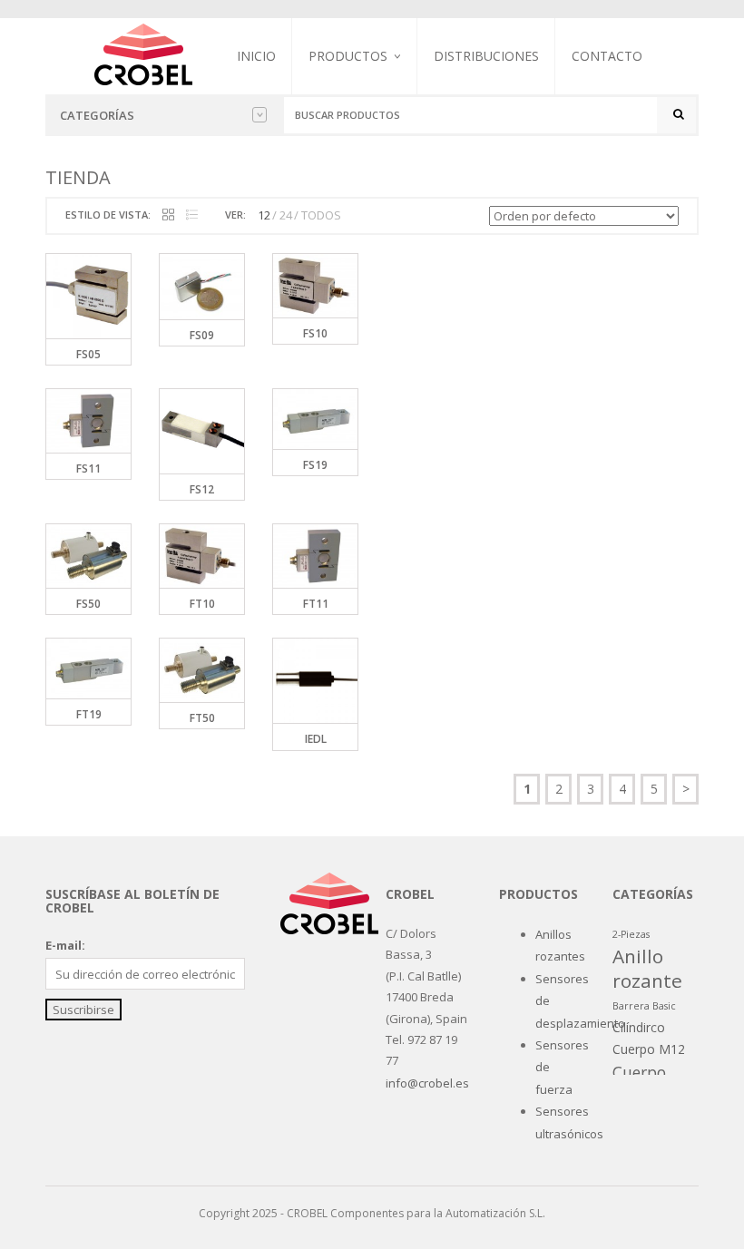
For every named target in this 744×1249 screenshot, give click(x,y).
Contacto (607, 55)
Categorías (97, 115)
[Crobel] (143, 52)
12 (264, 215)
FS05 (88, 354)
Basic (664, 1006)
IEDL (316, 738)
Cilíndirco (638, 1027)
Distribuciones (486, 55)
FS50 (88, 603)
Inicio (256, 55)
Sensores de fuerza (364, 150)
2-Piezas (631, 934)
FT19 (89, 714)
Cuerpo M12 (648, 1049)
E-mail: (65, 945)
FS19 (315, 465)
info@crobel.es (427, 1083)
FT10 (202, 603)
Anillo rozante (647, 968)
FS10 (315, 333)
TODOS (321, 215)
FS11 (88, 468)
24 (285, 215)
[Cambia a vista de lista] (192, 215)
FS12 (202, 489)
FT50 (202, 718)
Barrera (631, 1006)
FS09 (202, 335)
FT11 (315, 603)
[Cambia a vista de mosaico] (168, 215)
